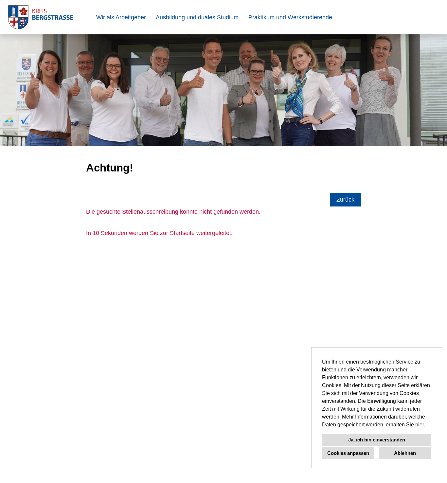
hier (419, 424)
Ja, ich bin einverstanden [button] (376, 439)
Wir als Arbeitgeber (121, 17)
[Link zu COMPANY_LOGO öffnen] (40, 17)
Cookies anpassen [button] (348, 453)
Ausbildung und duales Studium (197, 17)
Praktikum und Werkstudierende (290, 17)
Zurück (345, 199)
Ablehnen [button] (405, 453)
